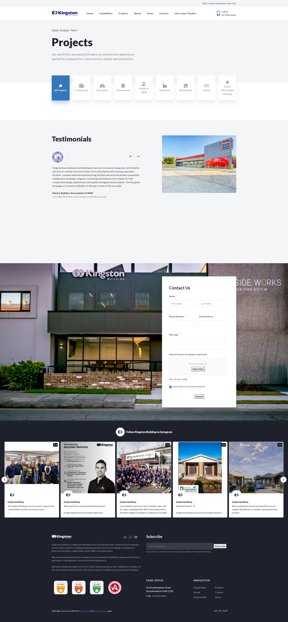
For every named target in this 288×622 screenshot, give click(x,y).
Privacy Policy (84, 611)
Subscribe (220, 546)
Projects (123, 13)
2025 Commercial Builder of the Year (219, 3)
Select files (198, 369)
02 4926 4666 (159, 595)
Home (89, 13)
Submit (199, 396)
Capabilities (105, 13)
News (150, 13)
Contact (163, 13)
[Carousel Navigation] (97, 156)
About (137, 13)
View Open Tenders (185, 13)
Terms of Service (100, 611)
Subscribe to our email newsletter (189, 386)
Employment (200, 597)
